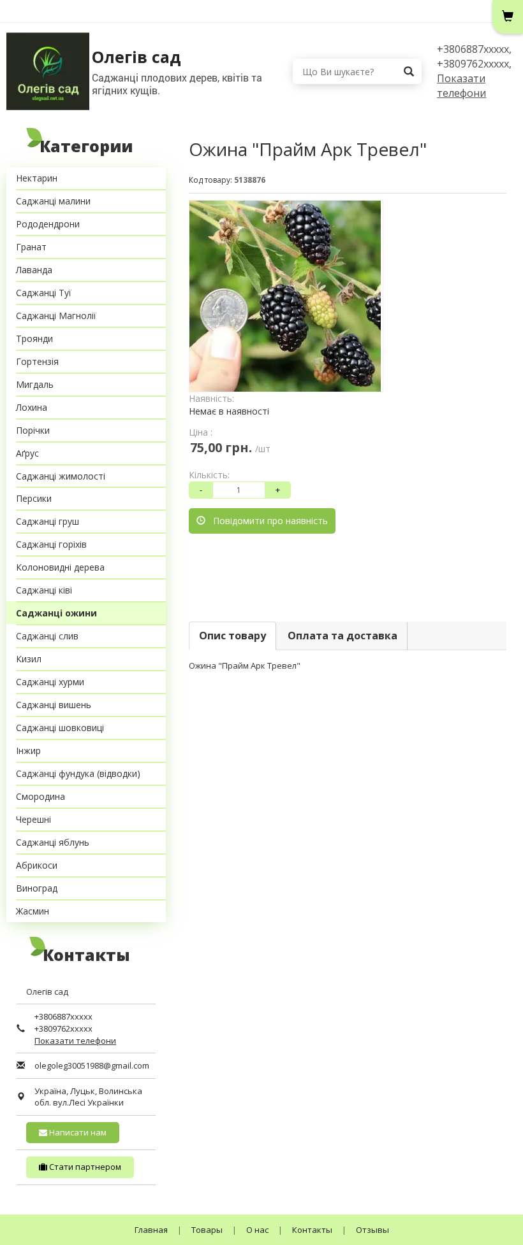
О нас (257, 1229)
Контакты (312, 1229)
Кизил (28, 659)
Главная (151, 1229)
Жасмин (32, 911)
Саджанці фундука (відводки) (78, 773)
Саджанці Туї (43, 293)
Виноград (36, 888)
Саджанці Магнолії (56, 315)
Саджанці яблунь (52, 842)
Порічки (33, 430)
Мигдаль (35, 384)
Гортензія (37, 361)
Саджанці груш (47, 521)
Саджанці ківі (44, 590)
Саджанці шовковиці (60, 728)
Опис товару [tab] (232, 636)
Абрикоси (36, 865)
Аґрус (27, 453)
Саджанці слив (47, 636)
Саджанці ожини (56, 613)
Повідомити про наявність (266, 521)
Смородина (40, 796)
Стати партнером (84, 1166)
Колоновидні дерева (60, 567)
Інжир (28, 750)
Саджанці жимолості (60, 476)
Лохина (31, 407)
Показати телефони (461, 85)
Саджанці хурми (50, 682)
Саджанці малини (53, 201)
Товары (207, 1229)
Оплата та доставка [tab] (342, 636)
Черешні (33, 819)
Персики (34, 498)
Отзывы (372, 1229)
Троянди (34, 338)
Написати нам (77, 1132)
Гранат (31, 247)
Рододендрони (48, 224)
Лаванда (34, 270)
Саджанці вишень (53, 705)
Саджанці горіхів (51, 544)
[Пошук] (409, 71)
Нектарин (36, 178)
